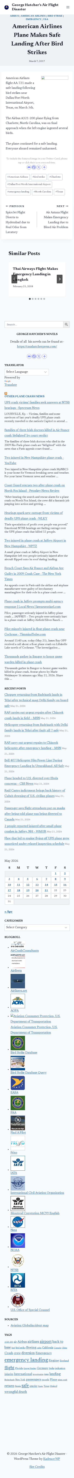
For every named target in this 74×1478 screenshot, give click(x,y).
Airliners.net (19, 990)
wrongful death (15, 1392)
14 (46, 885)
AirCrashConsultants (25, 950)
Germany (42, 1368)
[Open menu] (67, 7)
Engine (54, 1360)
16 (64, 885)
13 (37, 885)
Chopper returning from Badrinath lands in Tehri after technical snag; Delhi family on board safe (36, 700)
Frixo (14, 1152)
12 (27, 885)
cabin (39, 1348)
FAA (13, 1112)
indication (60, 1368)
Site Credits (37, 1467)
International (23, 1374)
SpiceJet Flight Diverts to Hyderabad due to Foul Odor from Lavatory (18, 219)
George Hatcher (30, 1369)
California (47, 1348)
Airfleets (16, 970)
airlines (33, 1342)
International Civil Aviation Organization (37, 1193)
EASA (14, 1092)
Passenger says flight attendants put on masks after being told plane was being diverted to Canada (34, 814)
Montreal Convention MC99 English (35, 1213)
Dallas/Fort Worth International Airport (28, 184)
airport (46, 1342)
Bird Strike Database (24, 1052)
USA (45, 19)
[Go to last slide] (14, 279)
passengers (33, 1379)
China (64, 1348)
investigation (38, 1374)
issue (46, 1374)
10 (9, 885)
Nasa (14, 1230)
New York (20, 1380)
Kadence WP (51, 1459)
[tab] (30, 299)
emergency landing (18, 192)
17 (9, 890)
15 (55, 885)
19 (27, 890)
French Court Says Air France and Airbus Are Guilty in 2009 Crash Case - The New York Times (34, 574)
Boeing (31, 1347)
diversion (28, 1353)
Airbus (14, 16)
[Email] (29, 167)
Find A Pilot (18, 1132)
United (53, 1386)
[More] (44, 167)
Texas (59, 192)
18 (18, 890)
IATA (14, 1173)
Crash (8, 1353)
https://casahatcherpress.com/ (37, 346)
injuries (8, 1374)
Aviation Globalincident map (30, 1325)
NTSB (14, 1270)
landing (55, 1374)
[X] (38, 167)
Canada (57, 1348)
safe (25, 1385)
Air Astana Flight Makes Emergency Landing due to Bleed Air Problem (56, 217)
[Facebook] (33, 167)
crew (17, 1353)
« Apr (8, 911)
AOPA (15, 1010)
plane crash (62, 1380)
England (64, 1361)
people (45, 1380)
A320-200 (8, 1342)
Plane (53, 1379)
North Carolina (42, 192)
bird (13, 1348)
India (51, 1368)
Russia (18, 1386)
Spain (40, 1386)
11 (18, 885)
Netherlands (9, 1380)
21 (46, 890)
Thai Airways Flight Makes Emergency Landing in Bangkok (35, 274)
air (15, 1342)
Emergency (33, 19)
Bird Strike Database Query (29, 1072)
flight (9, 1368)
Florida (19, 1368)
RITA (14, 1290)
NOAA (15, 1250)
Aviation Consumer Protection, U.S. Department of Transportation (34, 1030)
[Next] (60, 279)
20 (37, 890)
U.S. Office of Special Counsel (30, 1310)
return (9, 1386)
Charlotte (55, 177)
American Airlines (33, 16)
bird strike (55, 16)
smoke (33, 1386)
